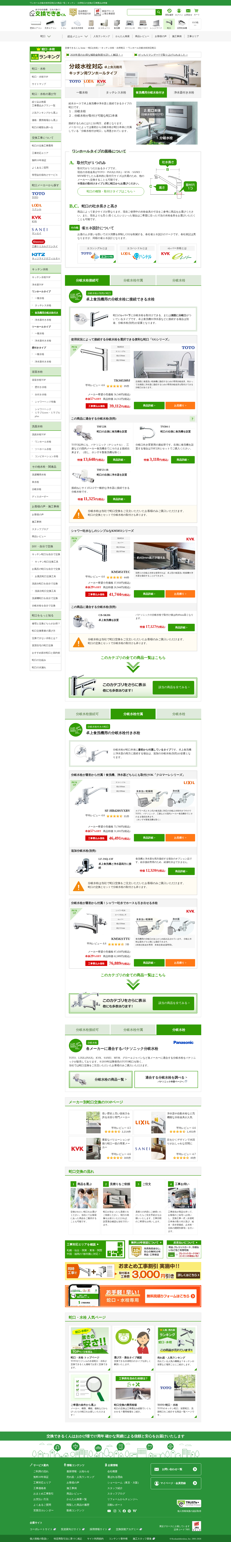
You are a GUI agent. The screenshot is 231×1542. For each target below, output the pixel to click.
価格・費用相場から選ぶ (45, 120)
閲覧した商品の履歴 (78, 1504)
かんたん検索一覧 (77, 1499)
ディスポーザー (40, 496)
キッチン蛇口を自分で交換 (46, 554)
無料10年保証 (39, 160)
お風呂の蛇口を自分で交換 (46, 569)
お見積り (179, 405)
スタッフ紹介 (115, 1488)
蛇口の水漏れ (39, 667)
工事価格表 (39, 1488)
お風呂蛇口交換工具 (45, 576)
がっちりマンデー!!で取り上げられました (162, 55)
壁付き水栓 (41, 387)
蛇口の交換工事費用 (42, 145)
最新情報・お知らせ (78, 1471)
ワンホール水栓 (43, 441)
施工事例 (36, 521)
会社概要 (112, 1471)
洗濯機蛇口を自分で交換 (45, 598)
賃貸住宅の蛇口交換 (42, 645)
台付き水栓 (41, 394)
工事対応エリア (40, 153)
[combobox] (141, 12)
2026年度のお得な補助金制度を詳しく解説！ (95, 55)
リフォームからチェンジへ (122, 1499)
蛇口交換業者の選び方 (43, 630)
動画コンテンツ (75, 1510)
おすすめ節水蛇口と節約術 (46, 652)
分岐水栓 (178, 280)
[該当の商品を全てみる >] (133, 695)
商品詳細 (148, 405)
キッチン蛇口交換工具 (46, 561)
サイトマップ (39, 84)
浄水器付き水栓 (184, 92)
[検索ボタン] (159, 12)
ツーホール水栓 (43, 449)
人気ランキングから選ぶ (45, 112)
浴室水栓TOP (39, 379)
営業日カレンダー (43, 1510)
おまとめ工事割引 (43, 1493)
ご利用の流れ (41, 1471)
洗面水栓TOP (39, 434)
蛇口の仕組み (39, 660)
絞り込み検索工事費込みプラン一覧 (43, 103)
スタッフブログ (40, 529)
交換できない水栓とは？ (45, 638)
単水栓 (35, 482)
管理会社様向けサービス (45, 175)
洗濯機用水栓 (39, 474)
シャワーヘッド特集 (45, 401)
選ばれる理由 (115, 1477)
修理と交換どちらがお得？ (46, 623)
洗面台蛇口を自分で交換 (45, 583)
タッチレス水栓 (116, 92)
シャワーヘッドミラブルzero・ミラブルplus (47, 413)
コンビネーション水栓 (46, 456)
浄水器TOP (37, 284)
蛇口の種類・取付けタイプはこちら (110, 191)
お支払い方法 (41, 1499)
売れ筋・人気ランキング (80, 1477)
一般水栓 (82, 92)
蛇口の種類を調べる (42, 127)
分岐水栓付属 (133, 280)
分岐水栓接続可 (87, 714)
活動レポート (115, 1504)
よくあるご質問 (40, 167)
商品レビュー (39, 536)
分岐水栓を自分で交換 (43, 605)
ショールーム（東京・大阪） (123, 1482)
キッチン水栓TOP (41, 277)
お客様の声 (38, 514)
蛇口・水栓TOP (40, 76)
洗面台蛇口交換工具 (45, 591)
